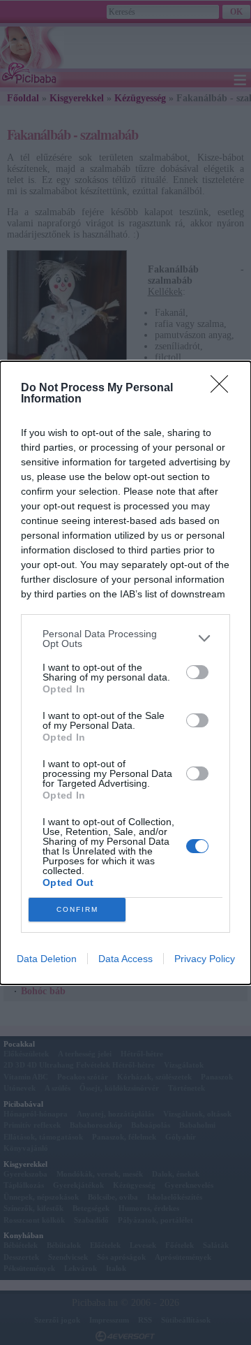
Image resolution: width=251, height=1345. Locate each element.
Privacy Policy (204, 958)
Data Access (125, 958)
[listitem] (125, 638)
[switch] (197, 672)
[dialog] (125, 672)
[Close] (224, 388)
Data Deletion (47, 958)
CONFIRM (77, 909)
